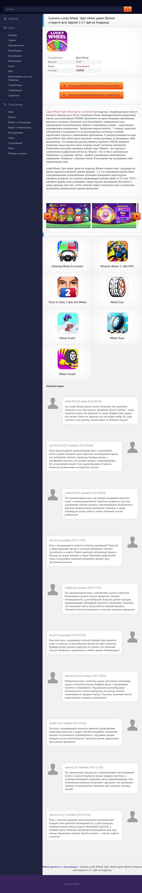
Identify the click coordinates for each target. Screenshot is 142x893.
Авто (10, 112)
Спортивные (15, 90)
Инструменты (15, 132)
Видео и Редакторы (19, 122)
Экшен (12, 40)
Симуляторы (15, 85)
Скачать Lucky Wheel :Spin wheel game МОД (94, 85)
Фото (11, 148)
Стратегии (13, 95)
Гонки (11, 66)
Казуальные (15, 55)
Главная (13, 18)
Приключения (16, 45)
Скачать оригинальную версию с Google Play (94, 95)
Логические (14, 61)
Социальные (15, 143)
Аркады (12, 35)
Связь (11, 137)
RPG (10, 71)
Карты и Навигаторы (19, 127)
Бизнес (12, 117)
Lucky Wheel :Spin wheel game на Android (69, 111)
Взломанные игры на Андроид (20, 78)
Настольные (15, 50)
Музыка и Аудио (17, 153)
